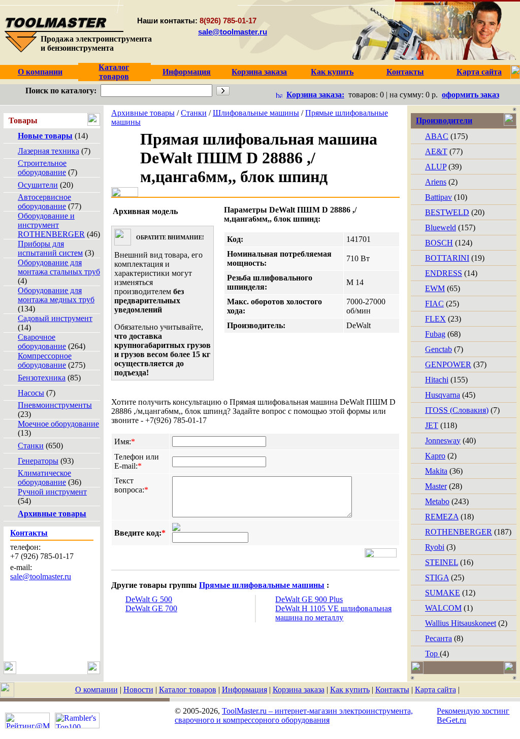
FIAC (434, 303)
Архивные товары (143, 113)
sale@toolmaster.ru (232, 31)
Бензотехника (42, 377)
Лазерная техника (48, 151)
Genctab (438, 349)
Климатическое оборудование (44, 477)
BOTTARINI (447, 258)
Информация (244, 689)
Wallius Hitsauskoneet (460, 623)
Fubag (435, 334)
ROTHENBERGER (458, 531)
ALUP (435, 166)
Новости (138, 689)
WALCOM (443, 608)
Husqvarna (442, 395)
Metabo (437, 501)
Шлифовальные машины (256, 113)
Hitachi (436, 379)
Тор (432, 653)
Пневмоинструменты (55, 405)
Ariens (435, 182)
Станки (31, 445)
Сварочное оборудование (42, 341)
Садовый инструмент (55, 318)
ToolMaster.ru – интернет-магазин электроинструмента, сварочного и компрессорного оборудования (294, 715)
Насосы (31, 393)
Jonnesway (443, 440)
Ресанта (438, 638)
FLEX (435, 318)
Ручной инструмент (52, 491)
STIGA (437, 577)
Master (436, 486)
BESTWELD (447, 212)
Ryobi (434, 547)
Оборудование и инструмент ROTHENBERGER (51, 225)
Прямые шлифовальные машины (261, 585)
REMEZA (442, 516)
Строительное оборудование (42, 168)
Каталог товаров (187, 689)
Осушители (38, 185)
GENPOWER (448, 364)
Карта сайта (435, 689)
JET (431, 425)
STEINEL (441, 562)
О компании (96, 689)
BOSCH (439, 242)
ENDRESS (443, 273)
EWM (435, 288)
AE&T (436, 151)
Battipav (438, 197)
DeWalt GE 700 (151, 608)
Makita (436, 471)
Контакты (392, 689)
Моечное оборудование (58, 423)
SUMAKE (442, 592)
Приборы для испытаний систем (50, 248)
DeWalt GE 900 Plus (309, 599)
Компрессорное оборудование (45, 360)
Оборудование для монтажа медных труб (56, 295)
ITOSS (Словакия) (457, 410)
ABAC (436, 136)
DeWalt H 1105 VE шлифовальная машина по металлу (333, 613)
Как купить (350, 689)
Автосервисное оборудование (44, 201)
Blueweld (440, 227)
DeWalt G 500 (148, 599)
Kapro (435, 455)
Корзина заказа (298, 689)
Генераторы (38, 460)
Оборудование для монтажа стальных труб (59, 267)
